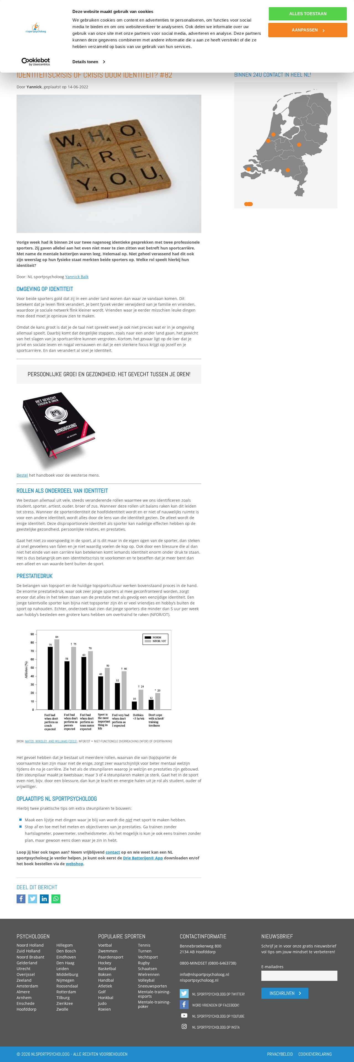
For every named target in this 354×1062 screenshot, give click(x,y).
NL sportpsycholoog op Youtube (217, 1016)
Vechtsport (148, 957)
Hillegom (64, 945)
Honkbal (105, 997)
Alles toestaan (308, 13)
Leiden (62, 968)
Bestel (22, 475)
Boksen (104, 974)
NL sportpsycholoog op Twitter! (218, 994)
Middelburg (67, 974)
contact (113, 852)
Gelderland (27, 962)
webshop (74, 863)
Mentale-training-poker (154, 1004)
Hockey (104, 962)
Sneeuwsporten (152, 986)
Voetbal (105, 945)
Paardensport (110, 957)
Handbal (106, 980)
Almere (23, 991)
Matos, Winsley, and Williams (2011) (51, 741)
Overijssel (26, 974)
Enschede (26, 1003)
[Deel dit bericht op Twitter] (34, 899)
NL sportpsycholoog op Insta (215, 1027)
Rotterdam (66, 991)
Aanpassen (305, 30)
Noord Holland (30, 945)
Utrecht (23, 968)
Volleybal (146, 980)
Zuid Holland (28, 951)
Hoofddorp (27, 1009)
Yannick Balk (76, 276)
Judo (102, 1003)
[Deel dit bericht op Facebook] (22, 899)
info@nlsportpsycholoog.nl (204, 974)
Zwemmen (108, 951)
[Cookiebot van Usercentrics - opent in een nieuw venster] (36, 62)
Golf (102, 991)
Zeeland (24, 980)
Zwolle (62, 1009)
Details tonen (85, 61)
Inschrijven (282, 993)
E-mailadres (272, 966)
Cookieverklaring (315, 1054)
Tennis (144, 945)
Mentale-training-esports (154, 994)
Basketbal (107, 968)
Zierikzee (64, 1003)
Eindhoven (66, 957)
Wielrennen (149, 974)
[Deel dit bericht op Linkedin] (45, 899)
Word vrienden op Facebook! (215, 1005)
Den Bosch (66, 951)
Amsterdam (27, 986)
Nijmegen (65, 980)
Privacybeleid (280, 1054)
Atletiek (105, 986)
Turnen (145, 951)
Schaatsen (147, 968)
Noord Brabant (30, 957)
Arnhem (24, 997)
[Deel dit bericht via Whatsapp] (57, 899)
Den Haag (65, 962)
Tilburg (63, 997)
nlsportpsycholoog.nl (199, 980)
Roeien (104, 1009)
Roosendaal (67, 986)
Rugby (144, 962)
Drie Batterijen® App (143, 858)
